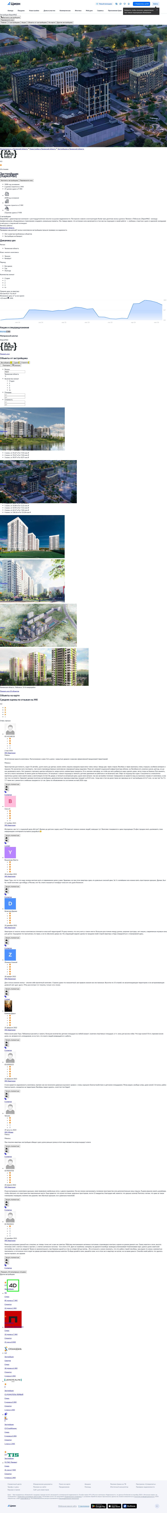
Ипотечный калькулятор (119, 1487)
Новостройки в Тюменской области (43, 149)
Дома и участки (49, 10)
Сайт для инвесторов (41, 1490)
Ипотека (78, 10)
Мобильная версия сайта (67, 1506)
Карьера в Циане (14, 1490)
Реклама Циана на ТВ (118, 1484)
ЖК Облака (9, 1132)
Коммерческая (65, 10)
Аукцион (88, 1484)
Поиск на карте (64, 1484)
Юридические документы (42, 1484)
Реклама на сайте (39, 1487)
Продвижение (64, 1487)
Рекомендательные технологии (69, 1498)
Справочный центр (14, 1484)
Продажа (21, 10)
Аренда (10, 10)
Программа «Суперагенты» (146, 1484)
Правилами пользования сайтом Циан (30, 1496)
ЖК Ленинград (10, 979)
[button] (86, 248)
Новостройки (34, 10)
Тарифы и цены (13, 1487)
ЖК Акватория (10, 753)
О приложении (83, 1506)
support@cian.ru (25, 1498)
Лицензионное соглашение (73, 1496)
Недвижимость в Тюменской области (14, 149)
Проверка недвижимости (145, 1487)
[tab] (3, 22)
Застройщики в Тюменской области (71, 149)
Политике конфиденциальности (144, 1496)
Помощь (88, 1487)
